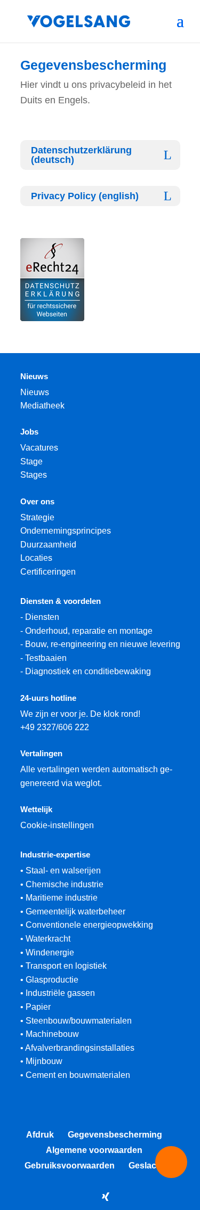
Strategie (37, 517)
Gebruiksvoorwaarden (70, 1165)
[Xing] (105, 1196)
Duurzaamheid (48, 544)
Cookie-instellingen (57, 825)
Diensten (42, 617)
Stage (31, 461)
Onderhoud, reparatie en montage (89, 630)
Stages (33, 474)
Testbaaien (46, 658)
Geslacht (146, 1165)
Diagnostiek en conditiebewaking (88, 671)
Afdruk (40, 1134)
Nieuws (34, 392)
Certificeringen (48, 571)
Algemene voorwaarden (94, 1150)
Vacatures (39, 447)
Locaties (36, 557)
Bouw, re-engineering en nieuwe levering (102, 644)
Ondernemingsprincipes (65, 530)
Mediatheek (42, 405)
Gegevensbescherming (115, 1134)
